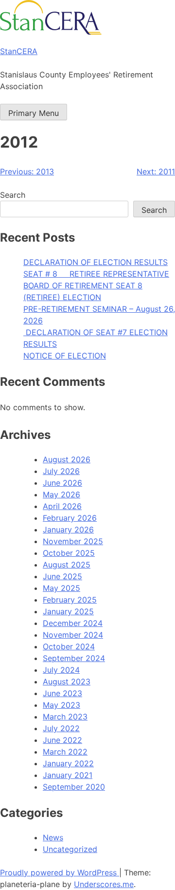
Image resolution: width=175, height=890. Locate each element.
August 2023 (66, 681)
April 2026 (62, 506)
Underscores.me (104, 884)
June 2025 (62, 576)
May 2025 (61, 588)
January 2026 (68, 529)
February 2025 (70, 600)
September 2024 (74, 658)
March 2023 (65, 716)
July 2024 (61, 670)
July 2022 (61, 728)
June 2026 (62, 483)
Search (12, 195)
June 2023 (62, 693)
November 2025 (73, 541)
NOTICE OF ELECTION (64, 355)
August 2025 (66, 564)
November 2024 (73, 635)
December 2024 (73, 623)
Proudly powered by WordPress (59, 872)
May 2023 (61, 705)
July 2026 (61, 471)
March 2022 (65, 752)
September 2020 (74, 787)
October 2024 (69, 646)
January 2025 (68, 611)
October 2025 (69, 553)
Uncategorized (70, 849)
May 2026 (61, 494)
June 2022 (62, 740)
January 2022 (68, 763)
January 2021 (67, 775)
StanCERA (18, 51)
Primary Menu (33, 113)
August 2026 (66, 459)
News (53, 837)
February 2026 (70, 518)
